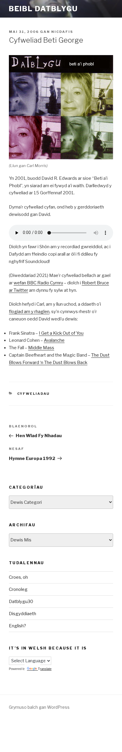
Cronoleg (18, 589)
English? (17, 625)
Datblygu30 (21, 601)
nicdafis (62, 32)
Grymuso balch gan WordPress (39, 707)
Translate (45, 669)
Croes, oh (18, 577)
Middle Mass (41, 347)
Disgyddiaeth (22, 613)
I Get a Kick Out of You (61, 333)
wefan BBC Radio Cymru (38, 283)
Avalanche (54, 340)
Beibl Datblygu (43, 8)
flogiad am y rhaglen (29, 311)
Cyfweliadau (33, 394)
